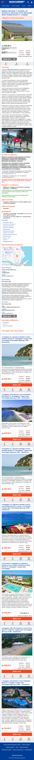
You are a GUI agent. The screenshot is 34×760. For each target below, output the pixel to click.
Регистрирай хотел (28, 749)
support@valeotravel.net (9, 173)
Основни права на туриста (10, 234)
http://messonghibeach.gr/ (7, 276)
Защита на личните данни (18, 749)
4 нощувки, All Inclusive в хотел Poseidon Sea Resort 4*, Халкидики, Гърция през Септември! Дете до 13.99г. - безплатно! (16, 396)
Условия (5, 239)
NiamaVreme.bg (17, 755)
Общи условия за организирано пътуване (12, 744)
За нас (17, 747)
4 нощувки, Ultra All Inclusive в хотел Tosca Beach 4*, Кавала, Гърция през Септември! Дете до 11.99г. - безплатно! (17, 629)
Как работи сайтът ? (8, 222)
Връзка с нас (6, 238)
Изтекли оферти (16, 5)
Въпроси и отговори (8, 227)
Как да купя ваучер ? (8, 225)
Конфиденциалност (8, 241)
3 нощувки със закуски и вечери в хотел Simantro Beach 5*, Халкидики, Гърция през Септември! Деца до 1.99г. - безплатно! (17, 450)
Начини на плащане (26, 744)
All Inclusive (6, 322)
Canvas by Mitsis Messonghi (9, 69)
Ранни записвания (8, 325)
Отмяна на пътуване (8, 232)
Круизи (29, 5)
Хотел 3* (5, 324)
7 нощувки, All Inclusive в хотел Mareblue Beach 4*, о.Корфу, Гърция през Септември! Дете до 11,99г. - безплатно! (16, 682)
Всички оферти (6, 5)
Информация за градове (6, 749)
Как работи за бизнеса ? (9, 224)
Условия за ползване (10, 747)
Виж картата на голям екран (17, 262)
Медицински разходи (8, 231)
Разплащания (6, 229)
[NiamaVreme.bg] (17, 3)
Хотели (24, 5)
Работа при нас (7, 236)
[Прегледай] (17, 385)
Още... (13, 373)
